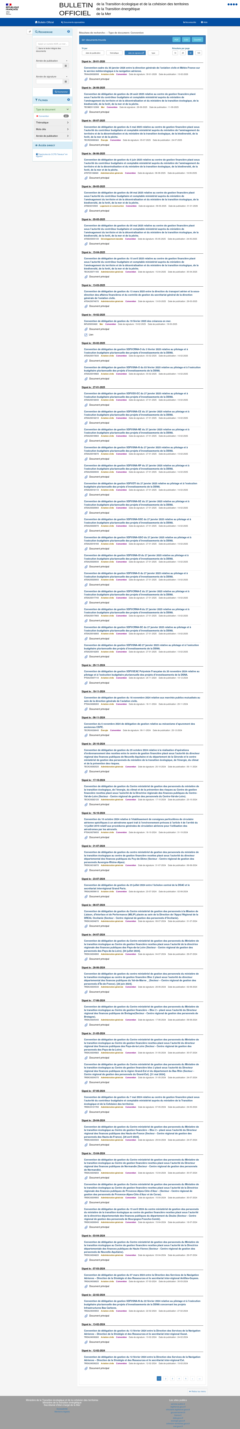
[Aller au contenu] (231, 4)
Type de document (45, 109)
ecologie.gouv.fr (178, 1420)
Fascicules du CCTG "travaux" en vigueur (52, 155)
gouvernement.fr (178, 1412)
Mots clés (41, 129)
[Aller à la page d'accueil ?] (236, 4)
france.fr (178, 1415)
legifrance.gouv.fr (178, 1406)
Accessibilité (62, 1408)
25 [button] (183, 53)
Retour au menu (198, 1391)
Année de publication (47, 135)
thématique (114, 53)
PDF (176, 39)
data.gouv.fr (178, 1417)
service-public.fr (178, 1403)
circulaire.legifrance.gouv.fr (178, 1409)
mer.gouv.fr (178, 1426)
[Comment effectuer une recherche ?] (68, 31)
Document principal (99, 79)
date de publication (93, 53)
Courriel (197, 39)
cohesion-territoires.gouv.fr (178, 1423)
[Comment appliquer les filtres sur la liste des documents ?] (68, 99)
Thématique (42, 122)
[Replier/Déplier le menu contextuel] (30, 31)
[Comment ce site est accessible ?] (229, 4)
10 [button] (175, 53)
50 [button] (191, 53)
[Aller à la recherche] (234, 4)
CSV (186, 39)
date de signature (135, 53)
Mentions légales (62, 1411)
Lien (90, 334)
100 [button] (198, 53)
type (153, 53)
